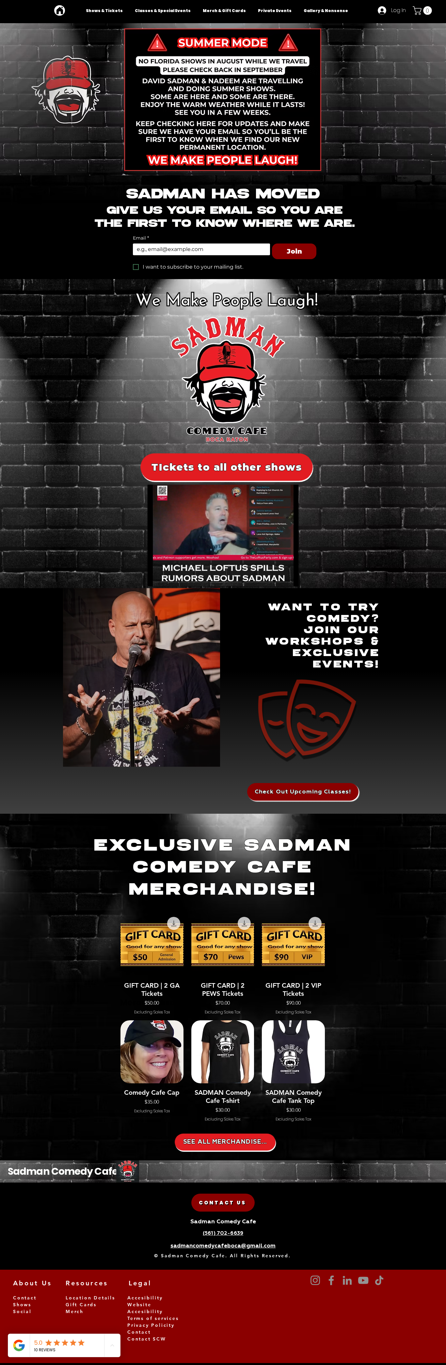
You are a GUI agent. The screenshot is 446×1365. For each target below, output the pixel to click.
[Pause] (156, 577)
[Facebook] (331, 1280)
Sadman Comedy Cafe (63, 1171)
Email (141, 238)
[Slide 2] (142, 757)
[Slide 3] (136, 757)
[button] (423, 10)
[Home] (59, 10)
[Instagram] (315, 1280)
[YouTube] (363, 1280)
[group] (222, 1071)
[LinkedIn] (347, 1280)
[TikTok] (379, 1280)
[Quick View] (151, 1051)
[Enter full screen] (289, 577)
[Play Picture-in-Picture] (278, 577)
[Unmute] (167, 577)
